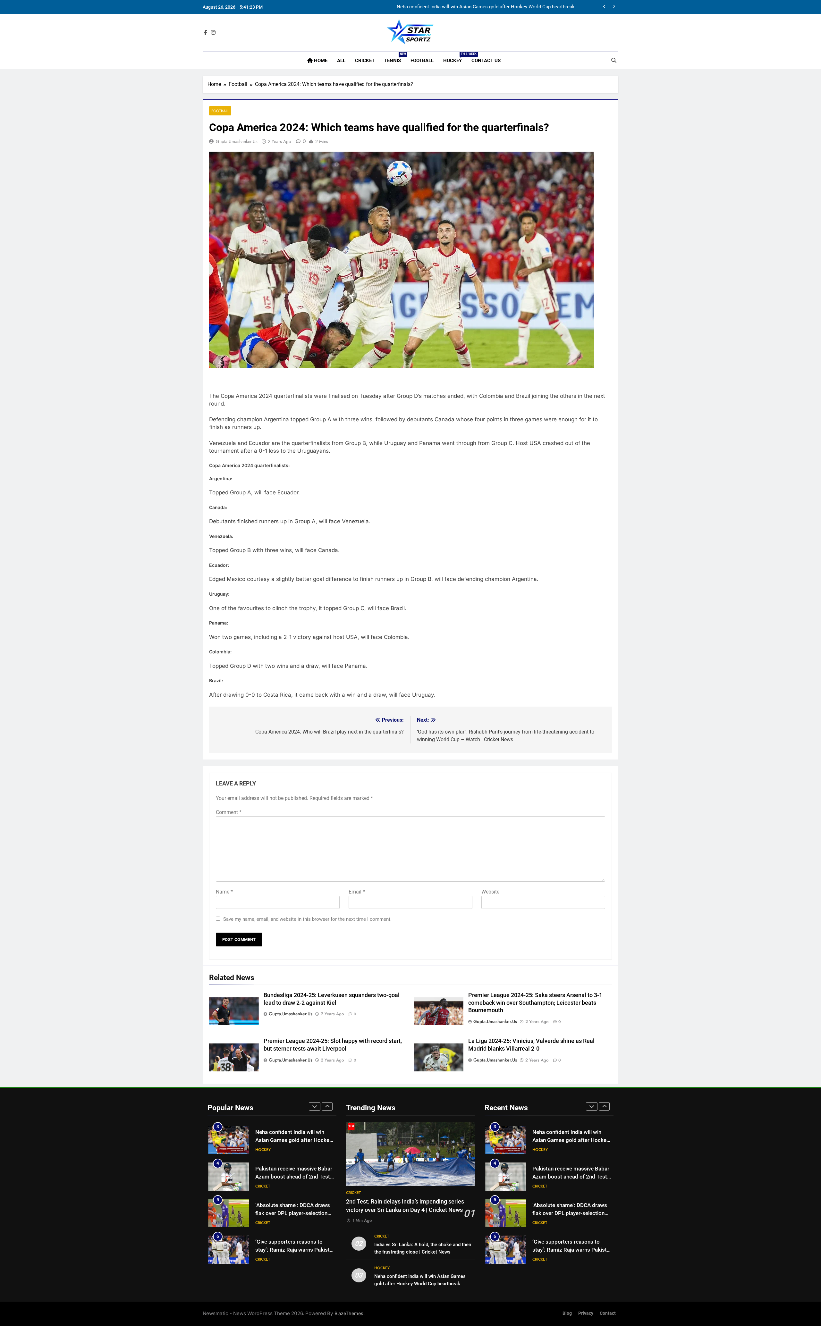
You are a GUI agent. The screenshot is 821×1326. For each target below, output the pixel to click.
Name (224, 892)
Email (357, 892)
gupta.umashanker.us (237, 141)
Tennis (395, 57)
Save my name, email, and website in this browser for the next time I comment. (307, 919)
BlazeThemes (348, 1313)
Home (320, 60)
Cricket (365, 60)
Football (422, 60)
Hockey (455, 57)
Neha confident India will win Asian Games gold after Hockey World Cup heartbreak (486, 7)
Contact (608, 1313)
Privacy (585, 1313)
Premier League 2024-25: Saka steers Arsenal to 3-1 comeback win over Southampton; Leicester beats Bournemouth (535, 1003)
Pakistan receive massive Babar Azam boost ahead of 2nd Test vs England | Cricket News (293, 1177)
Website (490, 892)
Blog (567, 1313)
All (341, 60)
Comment (228, 812)
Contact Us (486, 60)
